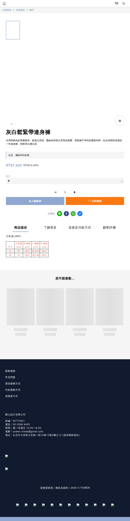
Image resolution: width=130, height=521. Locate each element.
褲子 (32, 9)
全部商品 (7, 9)
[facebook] (66, 213)
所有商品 (20, 9)
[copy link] (79, 213)
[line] (59, 213)
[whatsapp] (73, 213)
